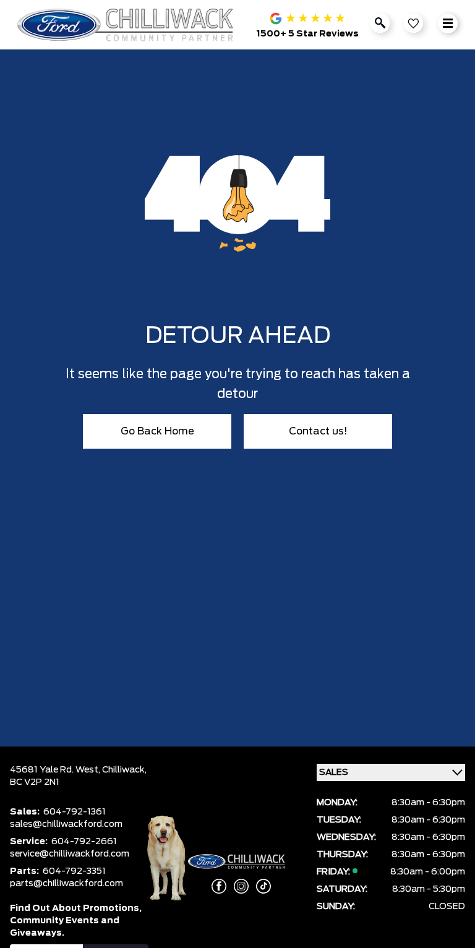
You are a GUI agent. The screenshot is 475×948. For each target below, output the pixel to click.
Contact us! (318, 431)
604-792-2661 (84, 841)
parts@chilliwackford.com (66, 883)
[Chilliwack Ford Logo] (127, 24)
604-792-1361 (74, 812)
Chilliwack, (124, 770)
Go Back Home (157, 431)
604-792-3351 (74, 871)
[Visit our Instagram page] (237, 886)
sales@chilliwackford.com (66, 824)
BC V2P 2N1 (34, 782)
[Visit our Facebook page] (215, 886)
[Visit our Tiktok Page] (260, 886)
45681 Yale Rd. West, (56, 770)
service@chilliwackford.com (69, 854)
